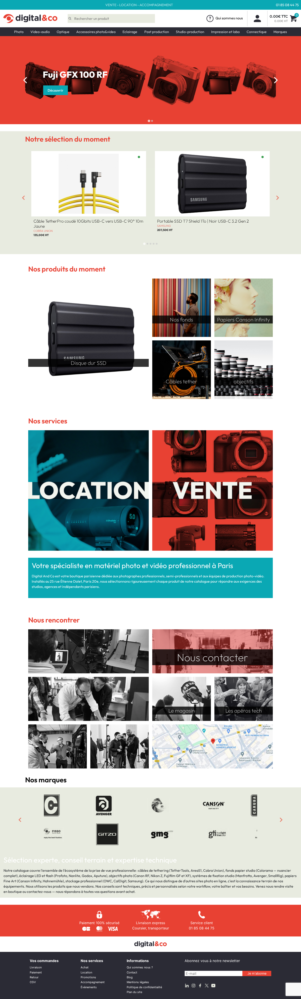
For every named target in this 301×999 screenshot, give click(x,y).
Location (86, 972)
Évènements (89, 987)
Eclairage (130, 32)
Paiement (36, 972)
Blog (130, 977)
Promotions (88, 977)
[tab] (149, 121)
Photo (19, 32)
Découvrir (55, 90)
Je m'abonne (256, 973)
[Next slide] (276, 80)
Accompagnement (93, 982)
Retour (34, 977)
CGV (33, 982)
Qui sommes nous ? (140, 967)
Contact (132, 972)
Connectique (257, 32)
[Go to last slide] (25, 80)
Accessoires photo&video (96, 32)
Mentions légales (138, 982)
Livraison (36, 967)
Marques (280, 32)
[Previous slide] (19, 819)
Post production (156, 32)
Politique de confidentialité (144, 987)
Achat (85, 967)
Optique (63, 32)
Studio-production (190, 32)
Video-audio (40, 32)
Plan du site (134, 992)
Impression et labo (225, 32)
